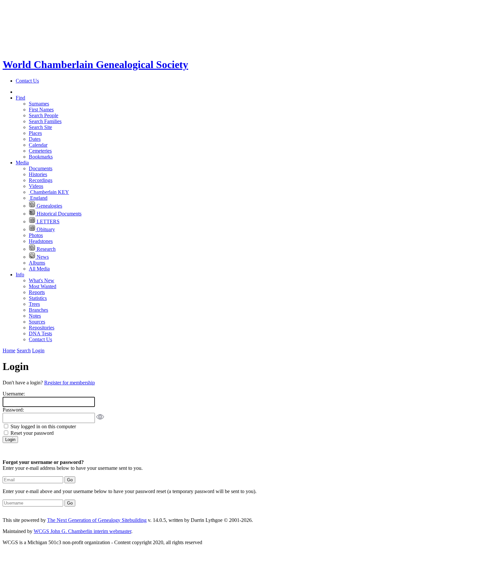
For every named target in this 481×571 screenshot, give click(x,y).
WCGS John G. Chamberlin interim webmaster (82, 531)
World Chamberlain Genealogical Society (95, 64)
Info (20, 274)
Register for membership (69, 382)
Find (20, 98)
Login (38, 350)
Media (22, 162)
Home (9, 350)
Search (24, 350)
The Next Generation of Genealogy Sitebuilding (97, 520)
